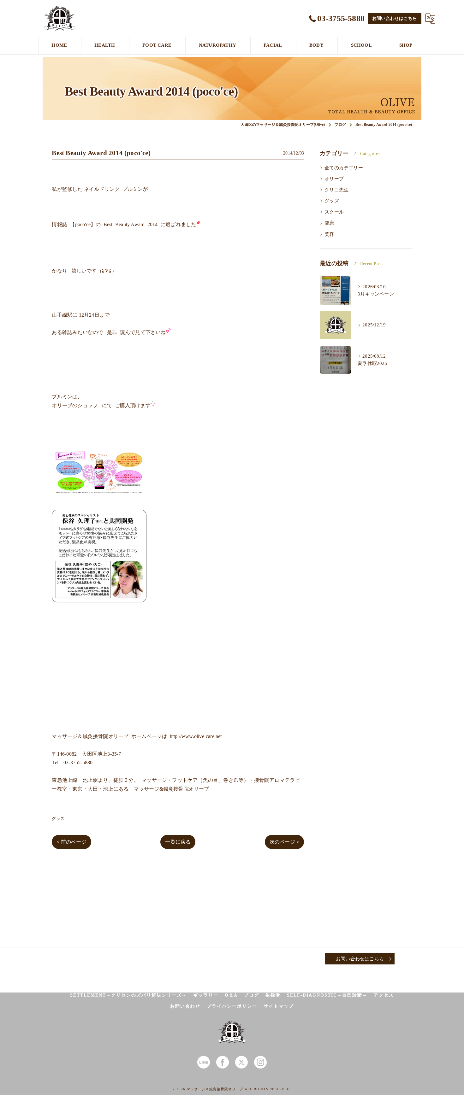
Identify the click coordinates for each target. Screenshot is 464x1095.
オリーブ (334, 178)
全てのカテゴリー (343, 167)
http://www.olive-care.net (196, 736)
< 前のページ (71, 842)
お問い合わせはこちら (394, 18)
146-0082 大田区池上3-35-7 (89, 754)
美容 (329, 234)
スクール (334, 211)
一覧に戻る (178, 842)
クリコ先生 (336, 189)
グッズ (58, 818)
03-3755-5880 (77, 762)
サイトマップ (279, 1006)
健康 (329, 222)
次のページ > (284, 842)
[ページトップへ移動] (410, 958)
